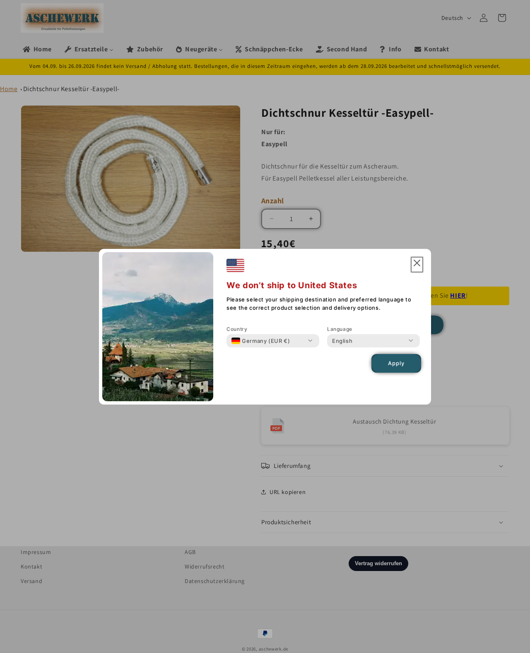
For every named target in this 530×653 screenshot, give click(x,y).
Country (236, 329)
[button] (417, 265)
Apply (396, 363)
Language (339, 329)
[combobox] (260, 341)
